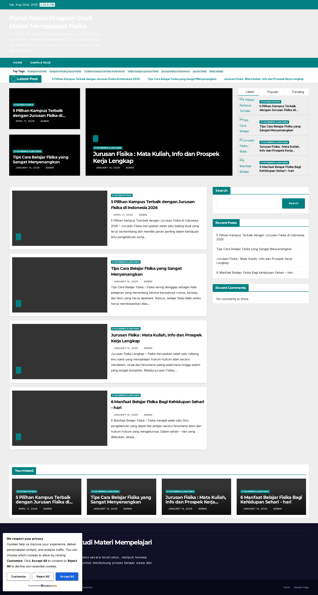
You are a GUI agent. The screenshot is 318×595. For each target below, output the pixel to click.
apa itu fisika (199, 71)
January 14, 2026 (28, 167)
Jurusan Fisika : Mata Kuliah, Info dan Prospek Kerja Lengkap (156, 157)
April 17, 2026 (25, 121)
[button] (299, 62)
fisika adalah (216, 71)
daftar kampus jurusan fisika (143, 71)
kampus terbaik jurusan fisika (65, 71)
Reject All (43, 576)
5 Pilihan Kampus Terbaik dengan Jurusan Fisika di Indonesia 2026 (38, 115)
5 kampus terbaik (36, 71)
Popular (272, 92)
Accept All (67, 576)
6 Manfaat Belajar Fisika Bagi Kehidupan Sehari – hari (280, 169)
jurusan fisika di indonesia (176, 71)
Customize (18, 576)
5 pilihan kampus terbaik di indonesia (104, 71)
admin (44, 121)
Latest (250, 92)
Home (17, 62)
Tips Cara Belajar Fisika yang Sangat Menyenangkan (40, 159)
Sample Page (40, 62)
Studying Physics (23, 105)
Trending (297, 92)
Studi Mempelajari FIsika (27, 151)
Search (221, 191)
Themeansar (85, 587)
